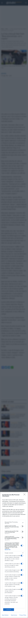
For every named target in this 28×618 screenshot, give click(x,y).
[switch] (22, 526)
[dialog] (14, 555)
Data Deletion (5, 615)
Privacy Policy (22, 615)
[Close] (24, 494)
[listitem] (14, 522)
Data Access (14, 615)
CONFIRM (8, 609)
